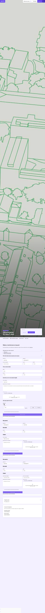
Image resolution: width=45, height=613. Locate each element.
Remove (39, 407)
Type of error (5, 380)
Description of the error (7, 479)
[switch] (4, 404)
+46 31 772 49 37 (7, 512)
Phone (4, 430)
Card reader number (6, 476)
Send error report (22, 414)
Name (4, 369)
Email (5, 405)
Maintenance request (31, 332)
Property (4, 358)
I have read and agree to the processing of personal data (11, 411)
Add (33, 407)
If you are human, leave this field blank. (9, 416)
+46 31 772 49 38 (7, 515)
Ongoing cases (24, 332)
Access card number (26, 476)
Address (24, 358)
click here (31, 347)
